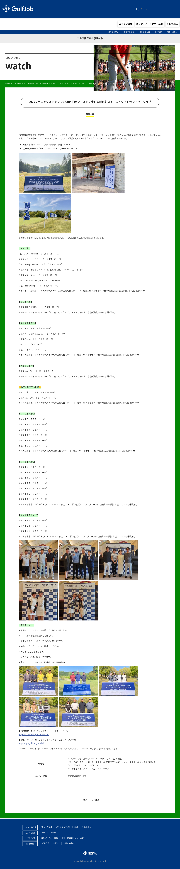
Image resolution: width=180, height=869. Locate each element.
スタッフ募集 (125, 24)
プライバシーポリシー (50, 843)
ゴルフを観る (18, 83)
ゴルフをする (129, 32)
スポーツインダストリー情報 (37, 83)
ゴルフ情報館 (144, 32)
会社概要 (158, 32)
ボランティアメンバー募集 (149, 24)
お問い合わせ (172, 32)
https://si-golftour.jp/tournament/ (34, 734)
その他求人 (172, 24)
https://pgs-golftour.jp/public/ (32, 743)
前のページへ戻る (91, 800)
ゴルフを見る (113, 32)
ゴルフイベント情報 (49, 838)
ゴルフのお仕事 (30, 827)
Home (7, 83)
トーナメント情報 (48, 832)
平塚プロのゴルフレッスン (73, 838)
